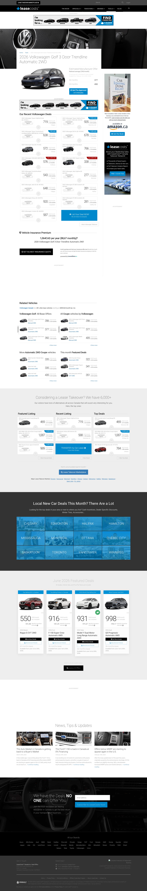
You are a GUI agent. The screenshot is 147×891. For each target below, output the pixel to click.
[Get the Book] (117, 92)
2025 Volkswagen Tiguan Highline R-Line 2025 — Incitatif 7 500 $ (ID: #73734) (73, 119)
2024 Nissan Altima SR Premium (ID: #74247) (67, 432)
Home (21, 52)
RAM (119, 845)
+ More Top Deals (123, 458)
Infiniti (126, 842)
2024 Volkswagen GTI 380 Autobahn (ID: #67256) (73, 185)
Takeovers (88, 8)
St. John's (77, 481)
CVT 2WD (72, 376)
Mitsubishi (97, 845)
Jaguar (22, 845)
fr (129, 8)
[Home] (28, 8)
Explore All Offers (74, 668)
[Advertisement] (59, 281)
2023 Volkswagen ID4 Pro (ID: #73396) (73, 131)
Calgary (85, 479)
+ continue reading (32, 764)
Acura (21, 842)
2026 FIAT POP (32, 366)
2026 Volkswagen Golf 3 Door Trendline (36, 320)
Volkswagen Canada (26, 308)
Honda (111, 842)
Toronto (53, 479)
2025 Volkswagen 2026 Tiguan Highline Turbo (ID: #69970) (73, 158)
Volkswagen (80, 848)
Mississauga (30, 538)
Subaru (59, 848)
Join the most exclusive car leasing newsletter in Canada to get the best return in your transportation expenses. (52, 809)
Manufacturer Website (31, 643)
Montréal (59, 538)
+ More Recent (86, 458)
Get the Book (118, 134)
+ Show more (52, 345)
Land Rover (41, 845)
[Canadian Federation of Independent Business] (119, 862)
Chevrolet (64, 842)
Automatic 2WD (33, 331)
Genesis (97, 842)
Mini (89, 845)
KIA (34, 845)
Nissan (105, 845)
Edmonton (92, 479)
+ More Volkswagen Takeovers (89, 224)
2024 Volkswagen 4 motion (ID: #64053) (33, 211)
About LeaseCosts (93, 878)
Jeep (28, 845)
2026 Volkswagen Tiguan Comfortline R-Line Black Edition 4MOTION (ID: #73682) (33, 132)
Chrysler (72, 842)
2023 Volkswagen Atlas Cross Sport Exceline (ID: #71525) (72, 145)
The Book (65, 8)
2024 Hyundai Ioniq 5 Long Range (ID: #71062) (29, 419)
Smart (125, 845)
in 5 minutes (79, 91)
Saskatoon (112, 479)
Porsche (112, 845)
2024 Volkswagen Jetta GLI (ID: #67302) (32, 184)
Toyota (72, 848)
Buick (49, 842)
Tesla (65, 848)
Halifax (98, 479)
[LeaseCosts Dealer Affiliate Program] (117, 168)
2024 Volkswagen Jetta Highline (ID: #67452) (72, 172)
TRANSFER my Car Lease (72, 449)
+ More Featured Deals (46, 458)
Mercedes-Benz (81, 845)
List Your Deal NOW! (80, 215)
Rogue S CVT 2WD (28, 633)
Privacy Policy (51, 878)
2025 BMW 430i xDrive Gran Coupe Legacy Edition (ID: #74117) (30, 432)
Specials (76, 8)
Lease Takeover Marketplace (28, 2)
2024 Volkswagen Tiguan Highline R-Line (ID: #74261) (33, 119)
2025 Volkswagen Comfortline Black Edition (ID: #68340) (31, 172)
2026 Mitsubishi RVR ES (75, 373)
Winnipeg (105, 479)
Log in (128, 2)
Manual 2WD (32, 323)
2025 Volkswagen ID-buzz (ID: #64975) (32, 198)
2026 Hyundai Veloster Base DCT (35, 358)
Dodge (80, 842)
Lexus (49, 845)
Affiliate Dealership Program (77, 878)
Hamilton (73, 479)
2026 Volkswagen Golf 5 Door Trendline (36, 337)
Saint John (70, 481)
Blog (120, 8)
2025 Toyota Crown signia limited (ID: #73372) (29, 445)
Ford (91, 842)
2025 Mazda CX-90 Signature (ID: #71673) (106, 445)
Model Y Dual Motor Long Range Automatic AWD (87, 635)
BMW (43, 842)
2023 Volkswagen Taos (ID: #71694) (31, 145)
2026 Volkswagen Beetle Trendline (75, 337)
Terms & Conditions (62, 878)
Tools (110, 8)
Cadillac (56, 842)
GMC (104, 842)
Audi (37, 842)
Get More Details (31, 639)
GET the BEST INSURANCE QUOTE (37, 252)
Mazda (71, 845)
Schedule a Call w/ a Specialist (70, 866)
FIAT (85, 842)
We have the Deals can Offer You (53, 798)
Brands (100, 8)
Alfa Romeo (29, 842)
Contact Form (71, 864)
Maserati (63, 845)
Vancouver (59, 479)
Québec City (116, 538)
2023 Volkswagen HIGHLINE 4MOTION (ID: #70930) (33, 158)
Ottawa (80, 479)
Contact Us (103, 878)
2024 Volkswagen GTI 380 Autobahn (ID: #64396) (73, 198)
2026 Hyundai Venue (74, 358)
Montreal (67, 479)
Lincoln (56, 845)
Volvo (88, 848)
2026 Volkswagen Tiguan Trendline (76, 365)
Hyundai (118, 842)
